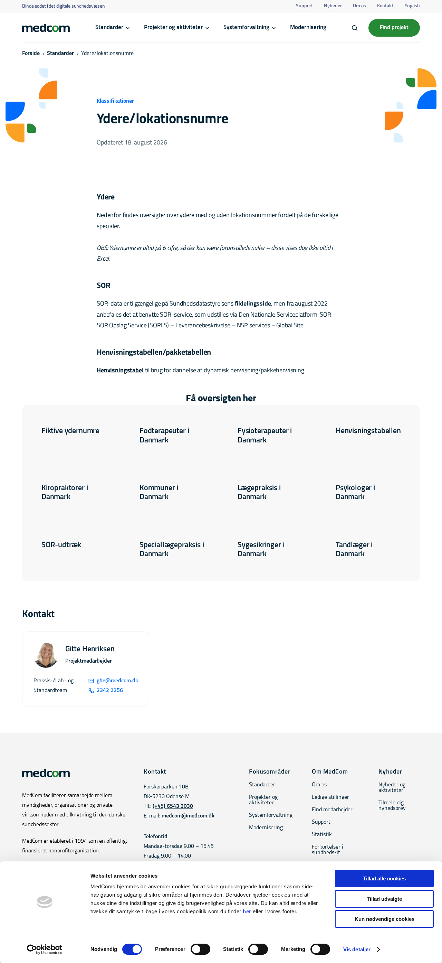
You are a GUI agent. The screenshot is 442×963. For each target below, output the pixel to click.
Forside (31, 53)
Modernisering (308, 27)
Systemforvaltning (246, 27)
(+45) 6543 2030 (173, 806)
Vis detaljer (357, 949)
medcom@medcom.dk (188, 816)
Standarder (109, 27)
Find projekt (394, 27)
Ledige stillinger (330, 797)
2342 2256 (110, 690)
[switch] (200, 949)
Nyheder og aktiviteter (391, 787)
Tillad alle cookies (384, 878)
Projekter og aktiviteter (173, 27)
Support (304, 6)
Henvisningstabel (120, 371)
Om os (359, 6)
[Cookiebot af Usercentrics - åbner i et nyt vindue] (45, 949)
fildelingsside (253, 304)
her (247, 911)
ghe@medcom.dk (117, 681)
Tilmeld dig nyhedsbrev (392, 805)
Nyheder (333, 6)
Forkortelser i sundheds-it (327, 850)
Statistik (322, 835)
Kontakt (385, 6)
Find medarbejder (332, 810)
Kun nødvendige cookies (384, 919)
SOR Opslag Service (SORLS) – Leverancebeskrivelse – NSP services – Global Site (200, 326)
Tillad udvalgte (384, 899)
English (412, 6)
